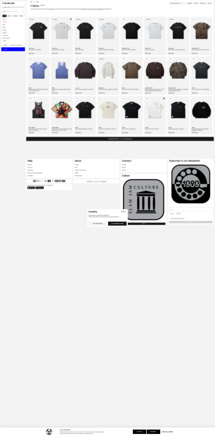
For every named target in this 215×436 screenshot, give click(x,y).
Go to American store (117, 223)
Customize (153, 431)
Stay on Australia (98, 223)
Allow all (140, 431)
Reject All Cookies (167, 431)
